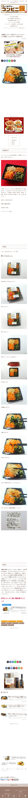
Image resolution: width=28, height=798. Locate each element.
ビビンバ (3, 623)
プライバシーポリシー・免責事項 (20, 791)
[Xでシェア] (2, 61)
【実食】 (13, 142)
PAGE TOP (14, 785)
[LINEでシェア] (9, 61)
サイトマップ (21, 793)
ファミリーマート (12, 621)
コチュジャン (15, 623)
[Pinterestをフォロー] (16, 668)
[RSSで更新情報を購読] (21, 668)
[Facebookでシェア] (5, 61)
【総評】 (13, 143)
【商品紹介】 (14, 140)
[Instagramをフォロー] (11, 668)
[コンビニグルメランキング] (15, 779)
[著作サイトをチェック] (6, 668)
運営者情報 (7, 790)
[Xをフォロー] (9, 668)
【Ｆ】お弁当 (4, 621)
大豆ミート (9, 623)
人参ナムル (22, 623)
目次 (12, 137)
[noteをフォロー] (14, 668)
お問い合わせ (7, 793)
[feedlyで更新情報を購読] (19, 668)
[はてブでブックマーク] (7, 61)
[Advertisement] (14, 99)
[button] (14, 61)
